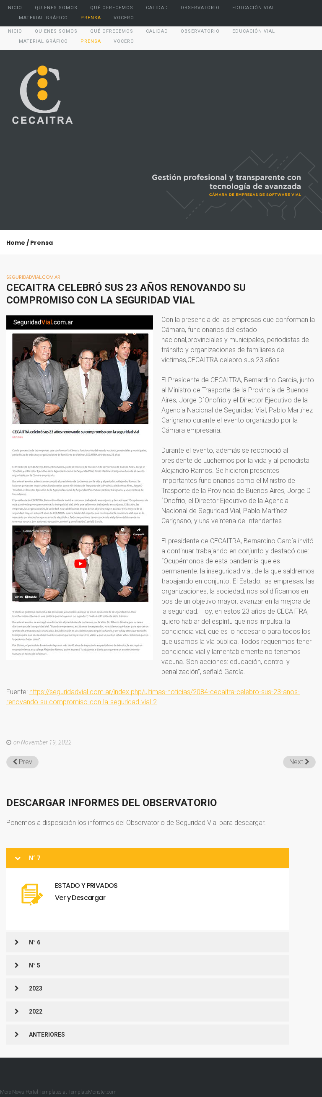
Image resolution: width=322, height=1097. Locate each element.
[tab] (147, 858)
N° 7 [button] (34, 858)
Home (15, 243)
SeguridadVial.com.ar (33, 277)
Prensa (41, 243)
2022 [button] (35, 1011)
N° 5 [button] (34, 965)
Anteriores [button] (47, 1034)
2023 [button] (35, 988)
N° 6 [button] (34, 942)
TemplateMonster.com (92, 1092)
